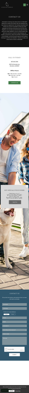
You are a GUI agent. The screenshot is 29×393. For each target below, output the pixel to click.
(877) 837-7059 (14, 61)
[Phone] (24, 5)
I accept (12, 390)
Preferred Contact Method (10, 312)
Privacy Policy (17, 391)
